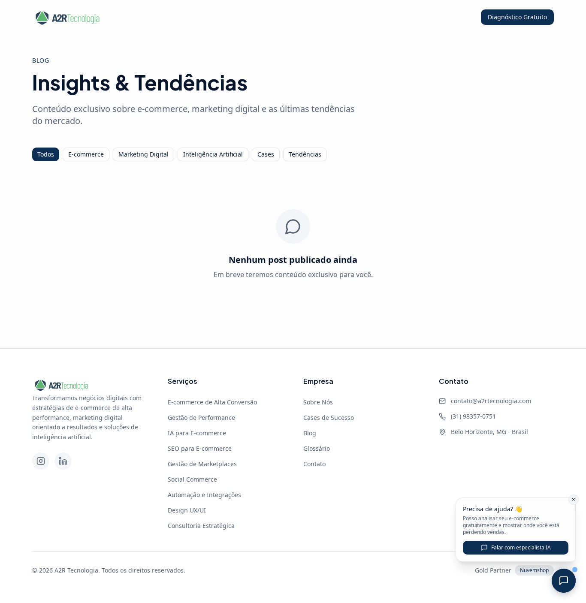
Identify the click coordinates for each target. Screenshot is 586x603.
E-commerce (86, 154)
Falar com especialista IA (521, 547)
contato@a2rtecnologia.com (491, 401)
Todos (45, 154)
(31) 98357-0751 (473, 416)
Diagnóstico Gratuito (517, 17)
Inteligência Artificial (213, 154)
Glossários (379, 17)
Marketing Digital (143, 154)
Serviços (268, 17)
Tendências (305, 154)
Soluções (220, 17)
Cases (265, 154)
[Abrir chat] (564, 581)
